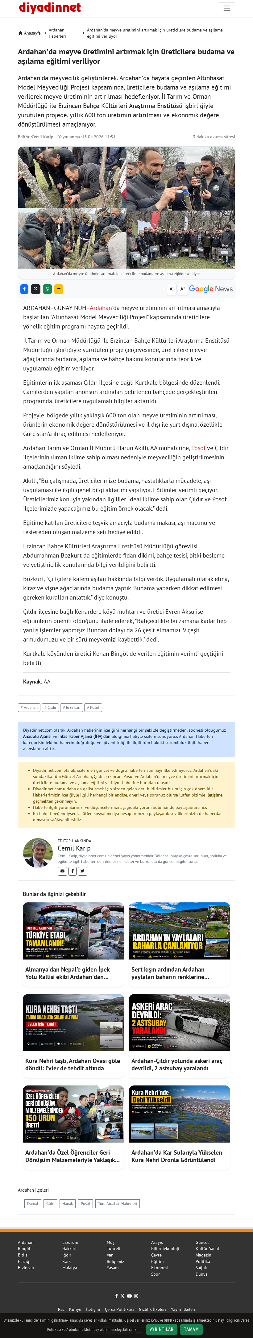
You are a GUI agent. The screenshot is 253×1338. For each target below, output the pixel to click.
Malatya (69, 1267)
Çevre (156, 1255)
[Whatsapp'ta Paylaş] (47, 289)
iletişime (214, 795)
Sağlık (201, 1267)
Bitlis (22, 1255)
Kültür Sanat (207, 1248)
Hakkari (69, 1248)
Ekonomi (159, 1267)
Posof (198, 448)
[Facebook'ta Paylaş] (24, 289)
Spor (155, 1274)
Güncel (202, 1242)
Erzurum (70, 1242)
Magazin (203, 1255)
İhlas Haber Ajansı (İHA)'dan (84, 736)
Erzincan (26, 1267)
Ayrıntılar (161, 1329)
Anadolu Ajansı (37, 736)
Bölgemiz (115, 1261)
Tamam (191, 1329)
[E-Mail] (62, 871)
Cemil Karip (42, 137)
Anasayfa (32, 33)
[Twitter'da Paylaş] (35, 289)
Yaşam (112, 1267)
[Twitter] (82, 871)
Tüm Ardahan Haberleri (117, 1203)
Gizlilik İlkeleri (152, 1309)
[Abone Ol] (211, 289)
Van (110, 1255)
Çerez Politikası (119, 1309)
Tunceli (113, 1248)
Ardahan (101, 308)
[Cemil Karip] (38, 852)
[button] (58, 289)
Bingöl (24, 1248)
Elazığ (23, 1261)
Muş (110, 1242)
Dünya (202, 1274)
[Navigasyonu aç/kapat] (227, 8)
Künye (75, 1309)
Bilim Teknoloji (165, 1248)
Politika (203, 1261)
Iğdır (66, 1255)
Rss (61, 1309)
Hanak (67, 1203)
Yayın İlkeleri (183, 1309)
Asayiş (157, 1242)
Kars (66, 1261)
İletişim (93, 1309)
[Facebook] (72, 871)
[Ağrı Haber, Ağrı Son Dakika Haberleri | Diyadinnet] (49, 7)
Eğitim (157, 1261)
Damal (32, 1203)
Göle (50, 1203)
